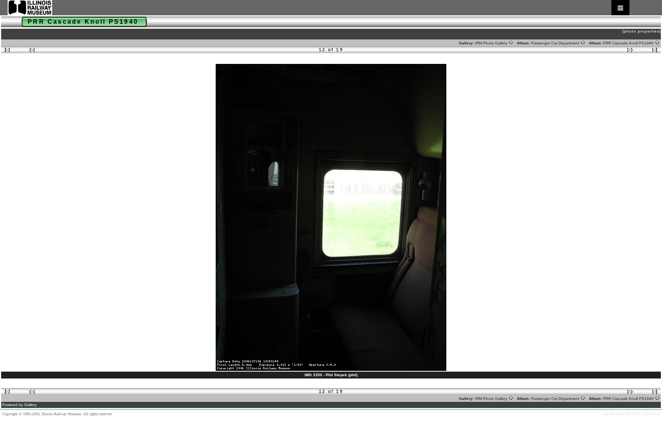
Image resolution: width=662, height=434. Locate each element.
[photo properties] (642, 31)
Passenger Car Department (555, 43)
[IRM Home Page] (318, 7)
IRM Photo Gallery (491, 43)
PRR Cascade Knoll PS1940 (629, 43)
